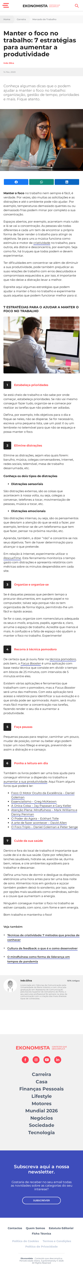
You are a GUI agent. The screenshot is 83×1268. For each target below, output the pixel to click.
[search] (77, 6)
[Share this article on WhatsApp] (41, 182)
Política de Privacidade (41, 1246)
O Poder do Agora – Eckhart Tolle (35, 818)
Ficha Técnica (41, 1233)
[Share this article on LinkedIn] (67, 182)
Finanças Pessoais (41, 1089)
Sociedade (41, 1125)
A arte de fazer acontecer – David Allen (39, 823)
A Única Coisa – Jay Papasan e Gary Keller (41, 806)
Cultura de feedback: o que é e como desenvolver (42, 948)
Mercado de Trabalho (44, 19)
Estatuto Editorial (61, 1228)
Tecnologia (41, 1132)
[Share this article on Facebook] (16, 182)
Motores (42, 1103)
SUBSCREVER (41, 1200)
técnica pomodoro (63, 659)
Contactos (15, 1228)
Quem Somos (35, 1228)
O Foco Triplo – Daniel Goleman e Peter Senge (44, 827)
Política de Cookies (25, 1241)
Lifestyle (41, 1096)
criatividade (41, 243)
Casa (41, 1081)
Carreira (21, 19)
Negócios (41, 1118)
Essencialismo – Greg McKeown (34, 801)
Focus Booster (31, 663)
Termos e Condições (57, 1241)
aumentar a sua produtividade (25, 781)
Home (6, 19)
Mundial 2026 (41, 1110)
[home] (41, 5)
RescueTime (12, 558)
